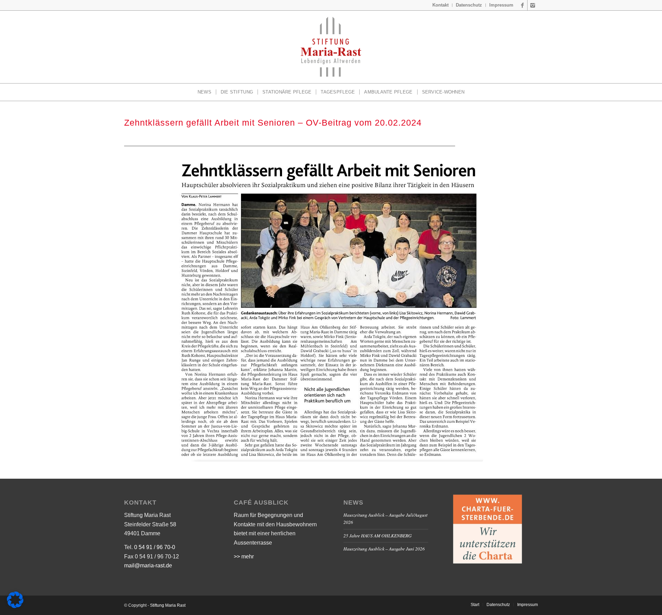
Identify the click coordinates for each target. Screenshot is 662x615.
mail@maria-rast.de (148, 565)
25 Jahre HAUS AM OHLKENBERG (377, 535)
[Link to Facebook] (522, 5)
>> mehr (244, 556)
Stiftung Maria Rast (167, 605)
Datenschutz (469, 5)
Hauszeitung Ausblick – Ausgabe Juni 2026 (384, 548)
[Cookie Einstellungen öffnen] (15, 606)
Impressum (501, 5)
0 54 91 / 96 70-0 (154, 547)
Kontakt (440, 5)
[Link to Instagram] (533, 5)
